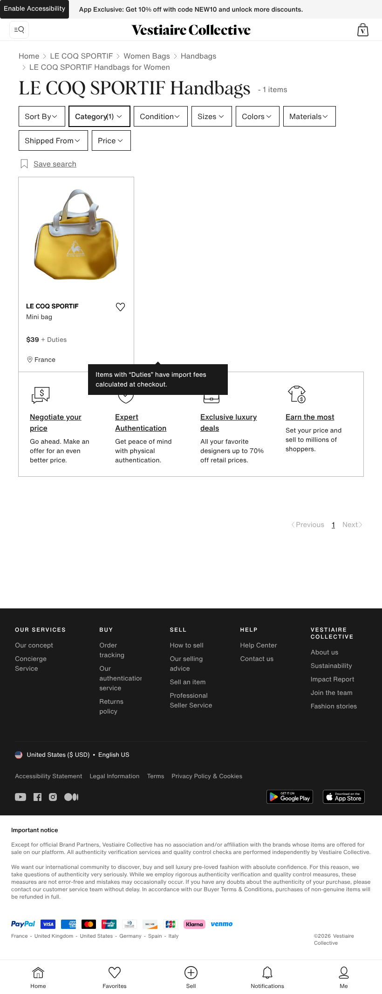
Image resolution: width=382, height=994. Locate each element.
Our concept (34, 645)
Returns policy (111, 706)
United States (96, 936)
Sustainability (331, 666)
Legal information (114, 776)
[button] (362, 29)
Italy (174, 936)
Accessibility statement (48, 776)
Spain (155, 936)
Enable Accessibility (34, 8)
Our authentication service (121, 678)
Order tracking (111, 650)
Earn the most (310, 416)
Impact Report (333, 679)
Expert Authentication (141, 422)
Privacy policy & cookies (206, 776)
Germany (130, 936)
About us (324, 652)
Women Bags (146, 55)
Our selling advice (186, 664)
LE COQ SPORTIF (81, 55)
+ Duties (54, 339)
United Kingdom (54, 936)
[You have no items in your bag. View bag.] (362, 29)
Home (29, 55)
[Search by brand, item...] (19, 30)
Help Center (258, 645)
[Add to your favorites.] (120, 307)
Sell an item (187, 682)
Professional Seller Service (191, 700)
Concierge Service (31, 664)
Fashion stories (334, 706)
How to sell (186, 645)
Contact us (257, 659)
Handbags (198, 55)
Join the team (332, 693)
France (19, 936)
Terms (155, 776)
